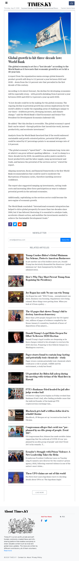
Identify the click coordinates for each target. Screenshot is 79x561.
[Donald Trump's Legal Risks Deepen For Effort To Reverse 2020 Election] (16, 337)
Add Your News (46, 516)
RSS (63, 516)
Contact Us (22, 557)
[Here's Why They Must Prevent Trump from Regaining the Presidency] (16, 281)
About (29, 557)
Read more (8, 551)
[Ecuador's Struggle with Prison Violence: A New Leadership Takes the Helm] (16, 456)
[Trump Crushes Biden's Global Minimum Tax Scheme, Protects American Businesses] (16, 259)
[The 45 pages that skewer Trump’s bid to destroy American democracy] (16, 315)
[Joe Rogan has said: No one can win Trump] (16, 297)
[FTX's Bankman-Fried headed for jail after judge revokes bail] (16, 393)
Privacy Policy (37, 557)
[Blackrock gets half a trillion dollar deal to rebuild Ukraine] (16, 415)
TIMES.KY (39, 4)
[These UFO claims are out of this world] (16, 477)
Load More (39, 492)
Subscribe (65, 240)
